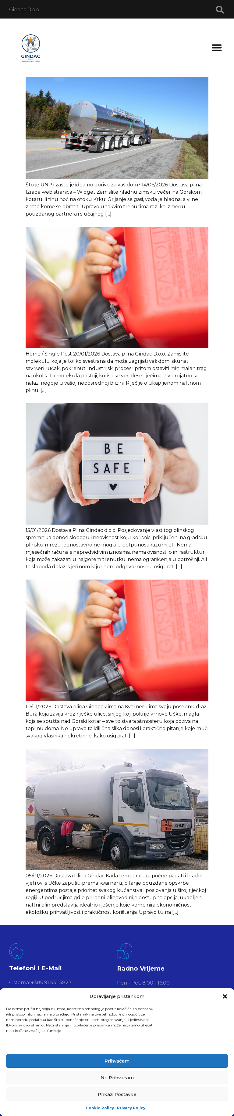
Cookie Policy (100, 1108)
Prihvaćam (117, 1061)
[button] (225, 996)
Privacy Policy (131, 1108)
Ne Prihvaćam (117, 1077)
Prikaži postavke (117, 1094)
